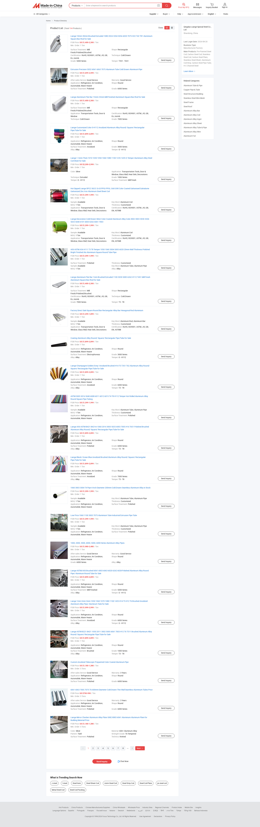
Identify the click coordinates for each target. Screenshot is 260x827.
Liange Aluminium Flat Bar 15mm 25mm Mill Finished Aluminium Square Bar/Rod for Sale (108, 97)
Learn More (190, 71)
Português (80, 810)
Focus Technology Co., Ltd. (112, 816)
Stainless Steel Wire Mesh (194, 98)
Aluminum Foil (190, 136)
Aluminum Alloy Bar (192, 110)
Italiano (112, 810)
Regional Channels (162, 807)
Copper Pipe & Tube (192, 89)
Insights (198, 807)
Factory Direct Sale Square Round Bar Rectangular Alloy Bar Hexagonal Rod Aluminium (107, 310)
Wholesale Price (134, 807)
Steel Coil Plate (146, 783)
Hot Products (64, 807)
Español (71, 810)
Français (90, 810)
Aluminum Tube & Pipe (193, 85)
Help (179, 14)
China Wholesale (119, 807)
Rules (225, 14)
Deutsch (121, 810)
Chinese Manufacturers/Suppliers (98, 807)
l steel (64, 783)
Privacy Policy (170, 816)
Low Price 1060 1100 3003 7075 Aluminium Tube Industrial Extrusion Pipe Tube (104, 515)
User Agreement (145, 816)
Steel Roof (188, 106)
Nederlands (131, 810)
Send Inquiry (166, 60)
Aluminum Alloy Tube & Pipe (195, 127)
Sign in (224, 7)
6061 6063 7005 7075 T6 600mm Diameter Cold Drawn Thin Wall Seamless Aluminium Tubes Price (111, 689)
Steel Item (77, 783)
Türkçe (178, 810)
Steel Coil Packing (77, 790)
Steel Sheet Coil (92, 783)
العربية (140, 810)
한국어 (147, 810)
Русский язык (102, 810)
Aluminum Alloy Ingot (193, 119)
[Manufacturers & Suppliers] (47, 5)
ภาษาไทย (170, 810)
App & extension (194, 14)
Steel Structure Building (193, 94)
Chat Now (124, 761)
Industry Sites (147, 807)
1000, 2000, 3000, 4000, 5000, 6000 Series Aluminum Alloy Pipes (97, 543)
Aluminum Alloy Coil (192, 115)
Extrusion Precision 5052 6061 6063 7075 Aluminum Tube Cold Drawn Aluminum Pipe (106, 69)
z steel (54, 783)
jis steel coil (162, 783)
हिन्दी (162, 810)
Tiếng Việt (187, 810)
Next (140, 748)
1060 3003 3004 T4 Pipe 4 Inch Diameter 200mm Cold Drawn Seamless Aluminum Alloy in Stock (110, 487)
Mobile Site (189, 807)
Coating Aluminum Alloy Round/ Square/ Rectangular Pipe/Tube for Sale (101, 338)
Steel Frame (189, 102)
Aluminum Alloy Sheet (193, 123)
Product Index (177, 807)
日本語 (155, 810)
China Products (77, 807)
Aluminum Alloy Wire (192, 131)
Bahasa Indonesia (200, 810)
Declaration (158, 816)
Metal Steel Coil (58, 790)
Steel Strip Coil (128, 783)
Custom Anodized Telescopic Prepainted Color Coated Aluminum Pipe (100, 662)
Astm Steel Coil (110, 783)
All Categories (42, 14)
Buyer (165, 14)
